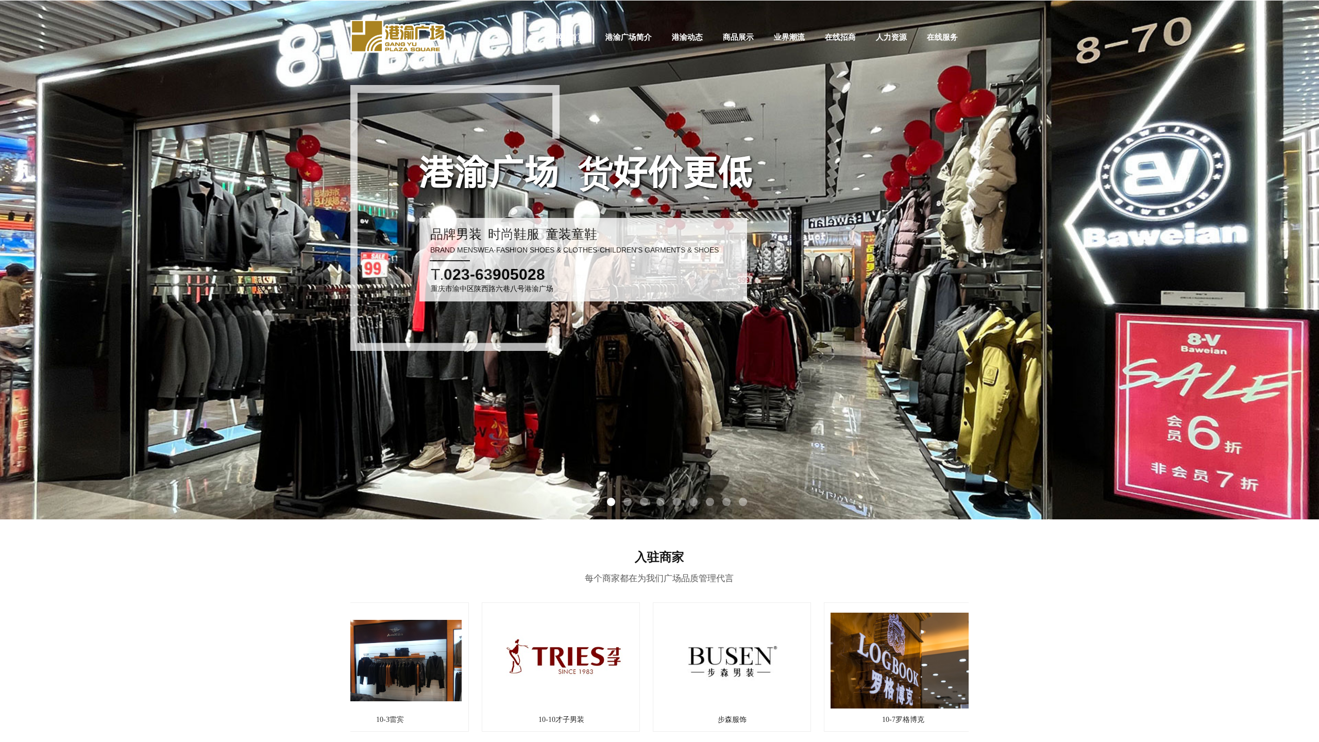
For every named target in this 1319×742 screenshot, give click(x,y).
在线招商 (840, 37)
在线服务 (942, 37)
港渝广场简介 (628, 37)
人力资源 (891, 37)
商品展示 (738, 37)
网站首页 (569, 37)
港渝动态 (687, 37)
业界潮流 (789, 37)
